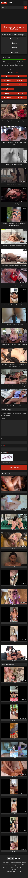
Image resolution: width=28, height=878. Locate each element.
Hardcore (8, 80)
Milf (8, 84)
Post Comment (14, 467)
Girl (8, 76)
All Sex (21, 97)
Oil (21, 84)
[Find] (25, 7)
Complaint (15, 52)
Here (7, 3)
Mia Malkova (16, 72)
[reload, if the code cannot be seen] (7, 460)
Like (13, 38)
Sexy (8, 88)
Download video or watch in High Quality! (14, 28)
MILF (8, 93)
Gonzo (21, 76)
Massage (21, 80)
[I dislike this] (18, 39)
